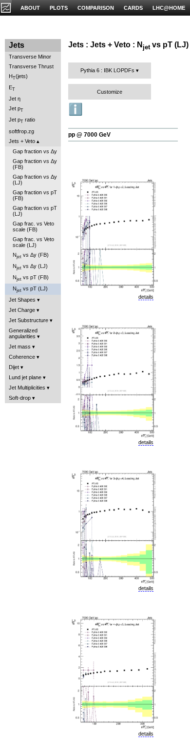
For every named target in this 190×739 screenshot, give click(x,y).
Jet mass (20, 346)
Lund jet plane (25, 377)
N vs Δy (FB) (31, 255)
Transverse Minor (30, 57)
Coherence (22, 357)
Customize (109, 92)
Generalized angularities (23, 333)
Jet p (16, 109)
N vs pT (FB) (31, 278)
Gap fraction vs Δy (35, 151)
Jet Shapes (22, 300)
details (145, 297)
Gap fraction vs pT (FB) (35, 195)
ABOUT (30, 8)
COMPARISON (95, 8)
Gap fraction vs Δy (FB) (35, 164)
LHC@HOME (168, 8)
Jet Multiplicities (27, 387)
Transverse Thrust (31, 66)
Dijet (14, 367)
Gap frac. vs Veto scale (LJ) (33, 242)
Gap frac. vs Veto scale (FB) (33, 226)
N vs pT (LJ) (30, 289)
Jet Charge (22, 310)
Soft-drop (20, 398)
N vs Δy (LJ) (30, 266)
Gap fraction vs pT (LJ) (35, 211)
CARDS (133, 8)
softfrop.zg (21, 131)
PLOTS (59, 8)
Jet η (14, 99)
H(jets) (18, 77)
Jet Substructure (28, 320)
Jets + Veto (22, 141)
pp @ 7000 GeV (89, 134)
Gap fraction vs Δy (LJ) (35, 179)
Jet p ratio (22, 120)
